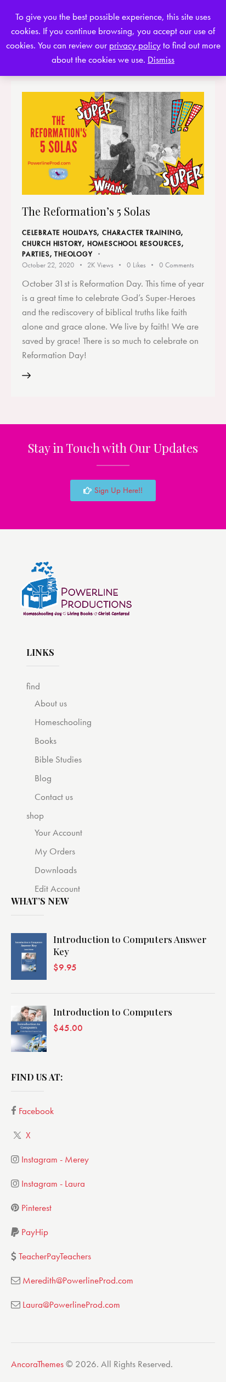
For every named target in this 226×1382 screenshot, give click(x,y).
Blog (43, 778)
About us (51, 703)
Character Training (141, 232)
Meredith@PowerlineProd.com (77, 1280)
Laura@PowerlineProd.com (71, 1304)
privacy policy (135, 45)
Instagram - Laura (53, 1183)
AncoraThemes (37, 1364)
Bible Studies (58, 759)
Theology (73, 254)
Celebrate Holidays (59, 232)
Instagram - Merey (55, 1159)
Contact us (54, 797)
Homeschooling (63, 722)
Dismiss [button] (161, 59)
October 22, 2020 (48, 265)
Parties (36, 254)
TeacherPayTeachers (55, 1256)
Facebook (36, 1111)
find (33, 686)
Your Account (58, 832)
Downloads (56, 870)
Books (45, 740)
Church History (52, 243)
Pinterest (36, 1208)
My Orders (55, 851)
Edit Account (57, 888)
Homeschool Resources (134, 243)
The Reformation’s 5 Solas (86, 211)
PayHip (34, 1232)
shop (35, 815)
